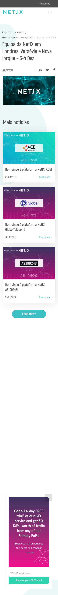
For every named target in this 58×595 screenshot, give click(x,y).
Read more (44, 177)
